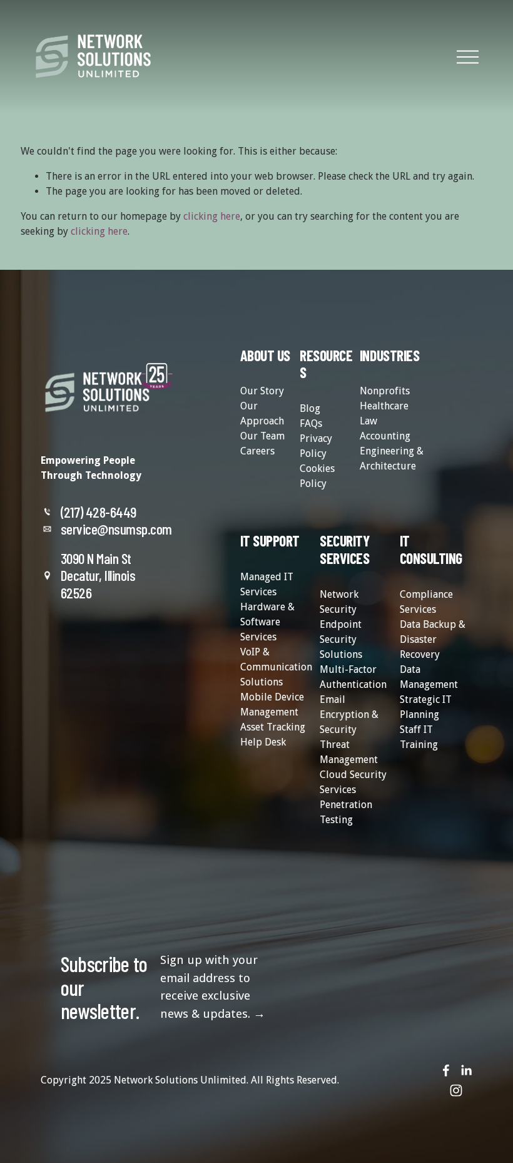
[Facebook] (446, 1070)
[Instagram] (456, 1090)
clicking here (211, 216)
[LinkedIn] (466, 1070)
